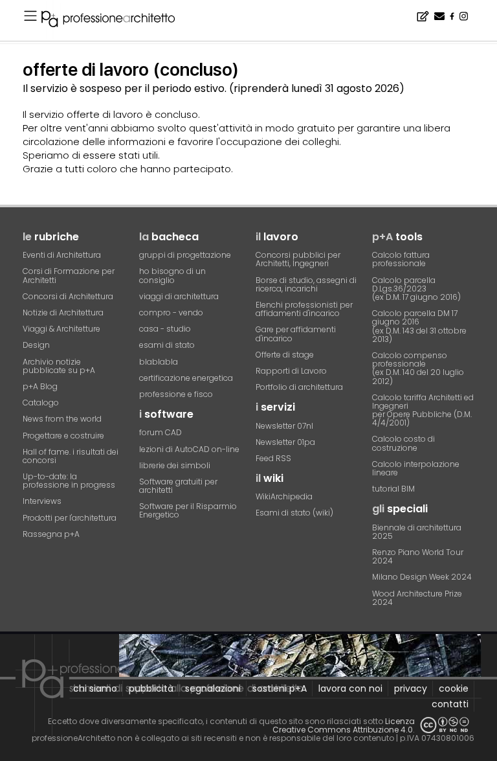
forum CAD (160, 432)
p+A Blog (40, 386)
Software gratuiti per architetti (178, 485)
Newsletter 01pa (285, 442)
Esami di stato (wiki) (294, 512)
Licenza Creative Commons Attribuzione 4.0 (343, 725)
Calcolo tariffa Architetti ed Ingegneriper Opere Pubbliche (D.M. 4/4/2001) (423, 410)
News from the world (62, 418)
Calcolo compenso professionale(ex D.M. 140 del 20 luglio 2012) (418, 368)
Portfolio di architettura (299, 386)
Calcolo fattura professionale (401, 259)
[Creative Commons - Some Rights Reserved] (444, 725)
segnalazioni (213, 688)
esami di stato (167, 344)
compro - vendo (171, 312)
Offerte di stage (285, 354)
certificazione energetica (186, 377)
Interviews (42, 500)
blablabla (158, 361)
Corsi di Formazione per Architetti (69, 275)
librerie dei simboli (174, 465)
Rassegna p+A (51, 534)
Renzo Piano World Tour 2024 (417, 556)
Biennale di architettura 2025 (416, 531)
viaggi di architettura (179, 296)
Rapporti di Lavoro (291, 370)
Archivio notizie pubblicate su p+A (59, 366)
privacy (410, 688)
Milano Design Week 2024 (422, 576)
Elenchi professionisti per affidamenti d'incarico (304, 309)
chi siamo (95, 688)
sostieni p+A (279, 688)
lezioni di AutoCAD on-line (189, 449)
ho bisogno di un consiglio (172, 275)
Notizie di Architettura (63, 312)
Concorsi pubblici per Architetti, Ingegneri (298, 259)
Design (36, 344)
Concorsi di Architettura (68, 296)
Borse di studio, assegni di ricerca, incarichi (306, 284)
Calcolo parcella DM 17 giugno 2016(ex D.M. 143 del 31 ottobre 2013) (419, 326)
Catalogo (41, 402)
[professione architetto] (115, 20)
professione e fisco (176, 394)
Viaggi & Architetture (61, 328)
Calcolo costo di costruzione (403, 443)
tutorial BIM (393, 488)
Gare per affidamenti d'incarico (296, 333)
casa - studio (165, 328)
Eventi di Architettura (62, 254)
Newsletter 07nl (284, 425)
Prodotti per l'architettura (69, 517)
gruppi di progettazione (185, 254)
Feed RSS (273, 458)
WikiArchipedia (284, 496)
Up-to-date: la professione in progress (69, 480)
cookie (454, 688)
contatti (450, 704)
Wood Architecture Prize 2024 (417, 598)
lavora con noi (350, 688)
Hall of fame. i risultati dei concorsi (70, 456)
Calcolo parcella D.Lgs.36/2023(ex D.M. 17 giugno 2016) (416, 288)
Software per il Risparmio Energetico (188, 510)
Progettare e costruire (63, 435)
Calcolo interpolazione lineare (415, 468)
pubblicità (151, 688)
